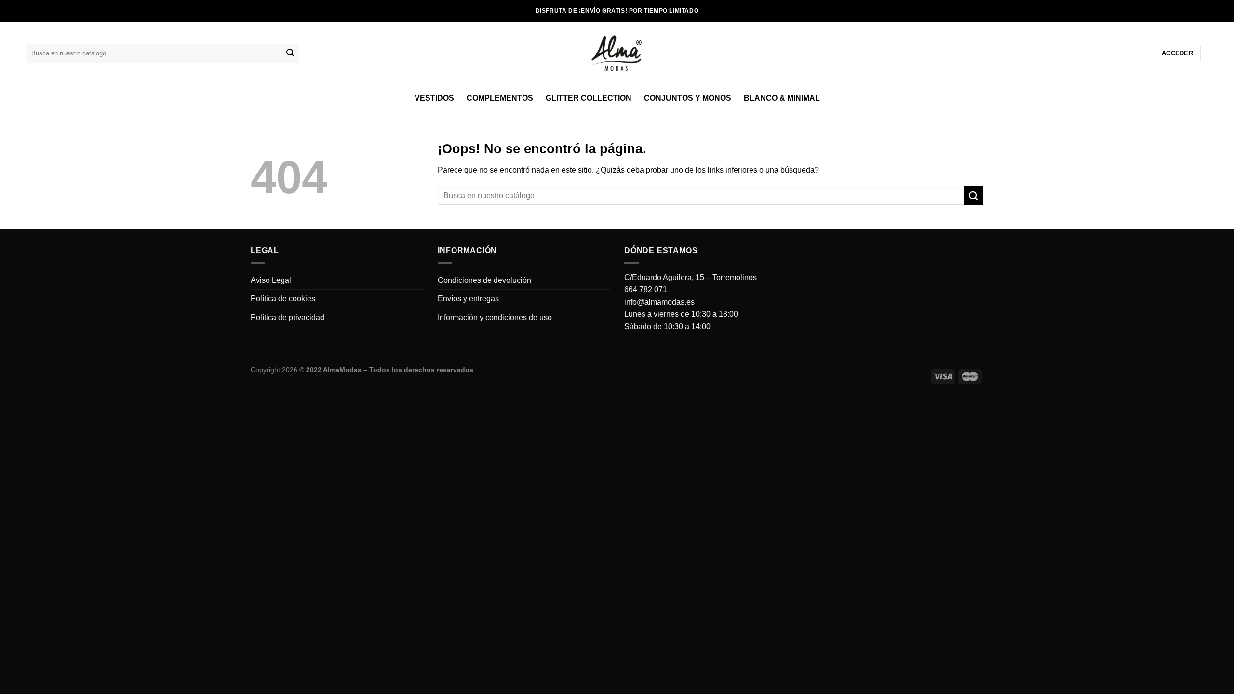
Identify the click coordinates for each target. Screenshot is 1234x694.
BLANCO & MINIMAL (782, 98)
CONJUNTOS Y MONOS (687, 98)
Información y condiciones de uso (495, 317)
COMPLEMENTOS (500, 98)
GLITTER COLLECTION (588, 98)
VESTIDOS (434, 98)
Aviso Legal (271, 280)
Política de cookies (283, 298)
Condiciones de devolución (484, 280)
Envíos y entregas (468, 298)
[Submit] (290, 53)
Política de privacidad (287, 317)
